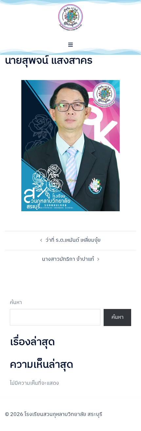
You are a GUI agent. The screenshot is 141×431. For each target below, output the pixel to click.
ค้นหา (16, 302)
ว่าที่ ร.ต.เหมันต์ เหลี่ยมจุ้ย (73, 240)
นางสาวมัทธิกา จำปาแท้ (68, 259)
